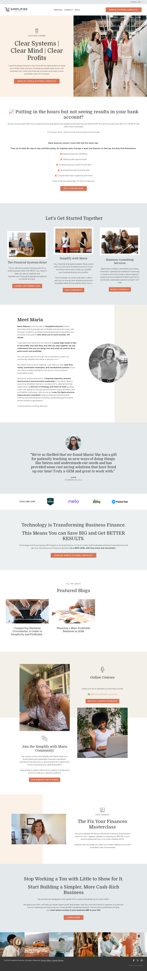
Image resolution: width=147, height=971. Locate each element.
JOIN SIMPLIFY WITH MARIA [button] (44, 780)
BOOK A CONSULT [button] (120, 289)
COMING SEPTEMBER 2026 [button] (27, 286)
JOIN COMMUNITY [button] (73, 290)
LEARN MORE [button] (73, 917)
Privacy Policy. (46, 960)
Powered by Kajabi (136, 965)
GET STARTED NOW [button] (73, 188)
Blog (77, 10)
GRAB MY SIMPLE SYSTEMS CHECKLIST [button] (36, 81)
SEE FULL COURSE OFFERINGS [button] (102, 701)
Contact (68, 10)
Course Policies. (58, 960)
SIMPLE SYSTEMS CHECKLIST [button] (123, 10)
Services (58, 10)
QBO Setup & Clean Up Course (103, 694)
